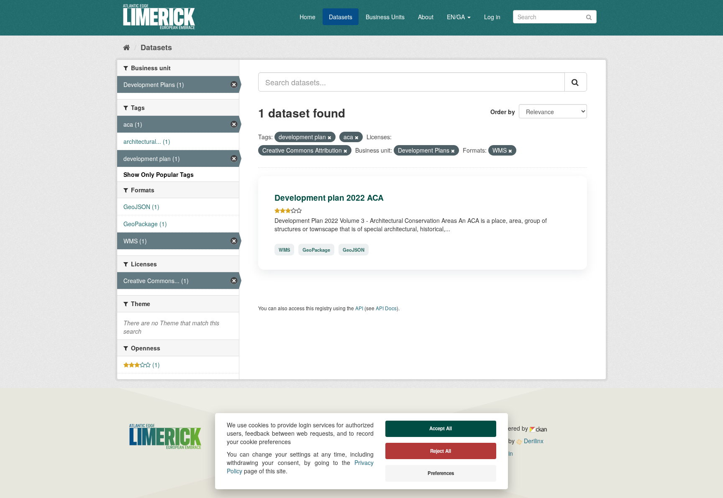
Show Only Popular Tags (158, 174)
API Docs (386, 308)
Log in (492, 17)
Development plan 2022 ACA (329, 197)
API (359, 308)
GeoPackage (316, 249)
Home (307, 17)
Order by (502, 111)
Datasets (340, 17)
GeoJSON (353, 249)
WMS (284, 249)
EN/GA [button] (457, 17)
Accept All (440, 428)
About (425, 17)
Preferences (441, 473)
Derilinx (533, 441)
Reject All (440, 451)
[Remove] (329, 137)
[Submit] (588, 16)
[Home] (126, 46)
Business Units (385, 17)
